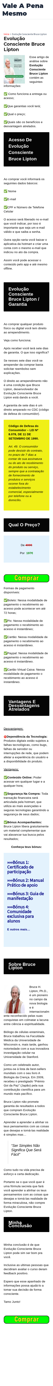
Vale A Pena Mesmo (22, 9)
